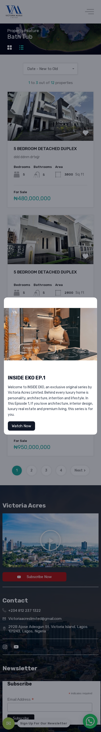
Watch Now (21, 426)
